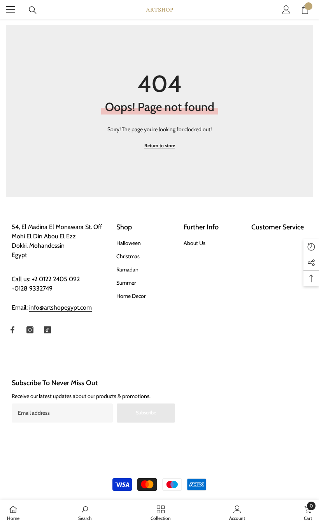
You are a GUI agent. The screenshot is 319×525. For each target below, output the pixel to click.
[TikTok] (47, 330)
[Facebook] (12, 330)
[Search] (32, 10)
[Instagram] (30, 330)
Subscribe (146, 413)
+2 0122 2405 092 (56, 279)
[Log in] (286, 9)
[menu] (10, 9)
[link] (85, 512)
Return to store (159, 145)
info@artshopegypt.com (60, 307)
